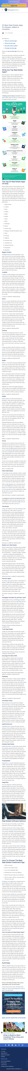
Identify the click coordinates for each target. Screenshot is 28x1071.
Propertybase (5, 763)
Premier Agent (7, 580)
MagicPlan (4, 786)
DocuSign (19, 658)
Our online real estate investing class (15, 500)
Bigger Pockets (7, 254)
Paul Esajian (10, 33)
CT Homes (3, 1051)
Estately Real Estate (6, 746)
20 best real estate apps (10, 43)
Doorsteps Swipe (5, 704)
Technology (4, 881)
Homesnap (20, 508)
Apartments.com (5, 726)
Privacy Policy (4, 1062)
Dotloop (13, 336)
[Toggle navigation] (2, 10)
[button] (2, 1031)
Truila (23, 631)
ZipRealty (23, 678)
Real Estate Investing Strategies (14, 1018)
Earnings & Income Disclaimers (7, 1066)
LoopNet (4, 274)
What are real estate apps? (11, 41)
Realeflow (11, 831)
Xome (3, 301)
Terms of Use (4, 1064)
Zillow (20, 473)
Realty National (4, 1053)
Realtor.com (4, 547)
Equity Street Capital (5, 1054)
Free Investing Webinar (6, 1061)
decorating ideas (11, 451)
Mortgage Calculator (20, 599)
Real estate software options (11, 45)
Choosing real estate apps (10, 48)
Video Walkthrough (8, 485)
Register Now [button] (14, 5)
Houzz (20, 443)
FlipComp (23, 846)
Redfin (3, 398)
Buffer (3, 362)
